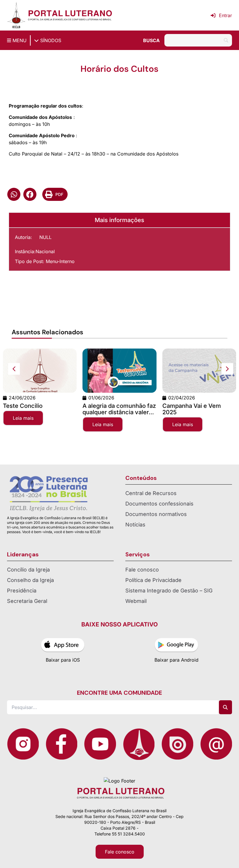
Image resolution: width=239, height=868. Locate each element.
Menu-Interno (60, 261)
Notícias (135, 524)
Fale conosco (142, 570)
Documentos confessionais (159, 504)
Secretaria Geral (27, 601)
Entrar (225, 15)
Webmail (136, 601)
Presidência (21, 590)
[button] (13, 194)
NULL (45, 237)
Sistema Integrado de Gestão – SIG (168, 590)
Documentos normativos (156, 514)
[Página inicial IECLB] (16, 15)
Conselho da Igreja (30, 580)
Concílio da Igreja (28, 570)
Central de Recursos (151, 493)
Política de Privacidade (153, 580)
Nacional (45, 251)
